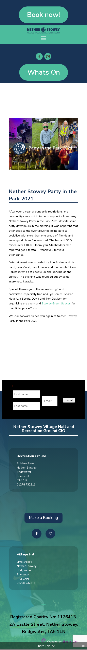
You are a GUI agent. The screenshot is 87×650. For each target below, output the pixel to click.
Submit (69, 400)
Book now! (43, 14)
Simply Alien (70, 642)
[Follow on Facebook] (39, 56)
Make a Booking (43, 517)
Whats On (43, 72)
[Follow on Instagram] (47, 56)
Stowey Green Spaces (56, 303)
